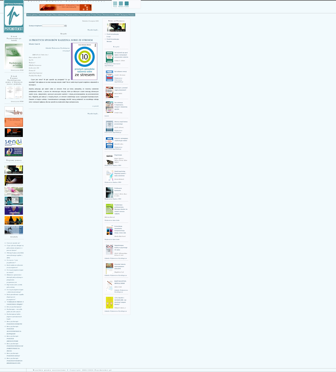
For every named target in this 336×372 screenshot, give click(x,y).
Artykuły (42, 14)
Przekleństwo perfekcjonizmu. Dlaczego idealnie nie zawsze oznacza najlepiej (120, 209)
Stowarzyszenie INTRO (111, 14)
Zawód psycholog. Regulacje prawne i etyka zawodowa (120, 173)
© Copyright (74, 370)
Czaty (94, 14)
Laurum (116, 96)
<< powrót (95, 106)
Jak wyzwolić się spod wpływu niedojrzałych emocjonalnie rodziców (121, 55)
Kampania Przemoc (128, 14)
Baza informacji (59, 14)
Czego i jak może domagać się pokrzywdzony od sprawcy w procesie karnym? (15, 248)
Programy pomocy (72, 14)
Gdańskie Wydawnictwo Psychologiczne (58, 48)
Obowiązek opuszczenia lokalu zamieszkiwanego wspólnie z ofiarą (15, 255)
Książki (49, 14)
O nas (100, 14)
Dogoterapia (118, 155)
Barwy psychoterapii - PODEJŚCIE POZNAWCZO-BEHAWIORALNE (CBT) (15, 360)
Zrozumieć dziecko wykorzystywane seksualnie (120, 266)
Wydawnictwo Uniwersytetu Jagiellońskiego (112, 64)
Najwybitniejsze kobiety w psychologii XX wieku (120, 247)
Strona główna (32, 14)
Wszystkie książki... (93, 30)
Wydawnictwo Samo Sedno (112, 220)
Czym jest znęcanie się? (13, 243)
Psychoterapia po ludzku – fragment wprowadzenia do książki (14, 316)
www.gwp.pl (66, 51)
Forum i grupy (85, 14)
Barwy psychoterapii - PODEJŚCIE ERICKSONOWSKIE (13, 338)
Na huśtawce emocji (120, 71)
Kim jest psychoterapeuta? (14, 307)
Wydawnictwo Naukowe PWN (113, 165)
